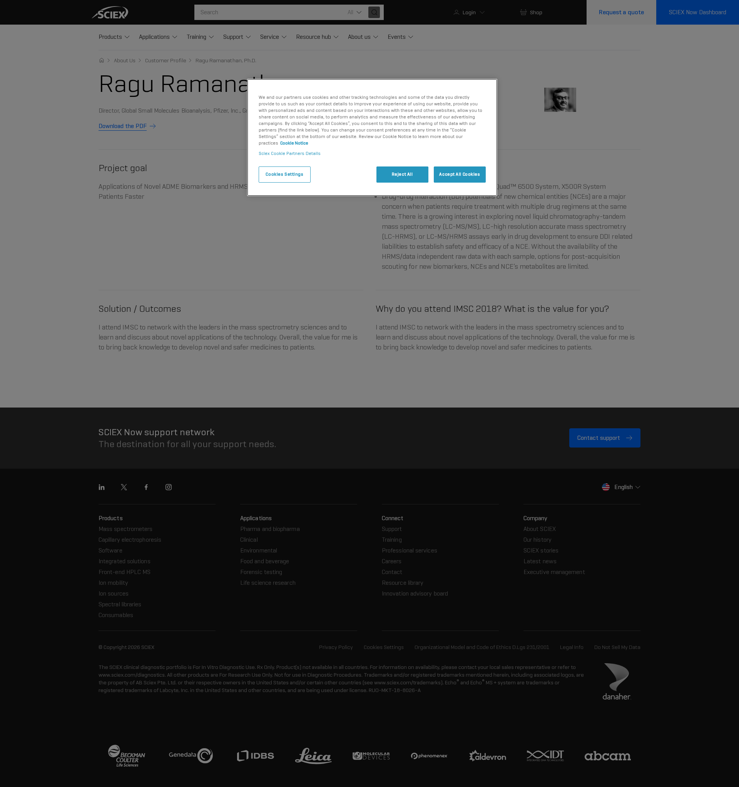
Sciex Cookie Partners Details (290, 153)
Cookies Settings (284, 174)
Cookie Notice (294, 143)
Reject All (402, 174)
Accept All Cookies (459, 174)
